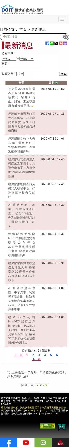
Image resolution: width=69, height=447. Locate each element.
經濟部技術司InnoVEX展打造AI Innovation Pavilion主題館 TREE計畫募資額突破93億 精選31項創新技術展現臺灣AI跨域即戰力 (21, 330)
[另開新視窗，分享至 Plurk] (60, 43)
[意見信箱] (43, 442)
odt (43, 410)
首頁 (23, 29)
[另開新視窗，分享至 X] (56, 43)
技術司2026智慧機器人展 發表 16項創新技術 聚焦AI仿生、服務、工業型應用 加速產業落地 (21, 97)
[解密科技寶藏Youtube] (26, 442)
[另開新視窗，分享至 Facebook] (47, 43)
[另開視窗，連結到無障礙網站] (47, 425)
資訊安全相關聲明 (29, 407)
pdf (37, 410)
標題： (6, 63)
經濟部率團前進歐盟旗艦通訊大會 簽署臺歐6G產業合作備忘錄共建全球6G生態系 (21, 272)
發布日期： (9, 53)
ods (57, 413)
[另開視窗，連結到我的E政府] (61, 426)
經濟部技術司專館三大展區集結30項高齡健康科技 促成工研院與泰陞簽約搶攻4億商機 (21, 122)
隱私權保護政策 (9, 407)
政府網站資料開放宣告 (54, 407)
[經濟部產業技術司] (22, 7)
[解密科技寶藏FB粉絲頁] (8, 442)
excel (50, 413)
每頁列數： (9, 73)
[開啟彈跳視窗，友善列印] (65, 43)
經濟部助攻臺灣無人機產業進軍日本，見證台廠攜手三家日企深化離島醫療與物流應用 (21, 168)
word (35, 413)
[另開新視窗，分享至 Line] (52, 43)
